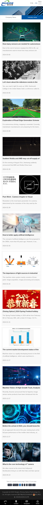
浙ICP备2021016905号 (24, 494)
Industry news (32, 17)
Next (30, 485)
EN (36, 3)
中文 (31, 3)
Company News (11, 17)
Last (34, 485)
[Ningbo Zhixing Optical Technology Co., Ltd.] (8, 3)
